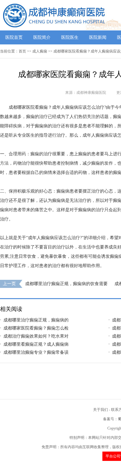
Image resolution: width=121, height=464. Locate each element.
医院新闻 (97, 37)
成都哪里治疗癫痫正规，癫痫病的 (36, 320)
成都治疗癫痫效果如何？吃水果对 (36, 336)
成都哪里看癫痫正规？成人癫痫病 (36, 344)
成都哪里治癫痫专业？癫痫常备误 (36, 352)
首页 (22, 51)
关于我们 (100, 409)
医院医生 (69, 37)
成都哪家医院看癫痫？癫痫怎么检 (36, 328)
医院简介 (42, 37)
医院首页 (14, 37)
